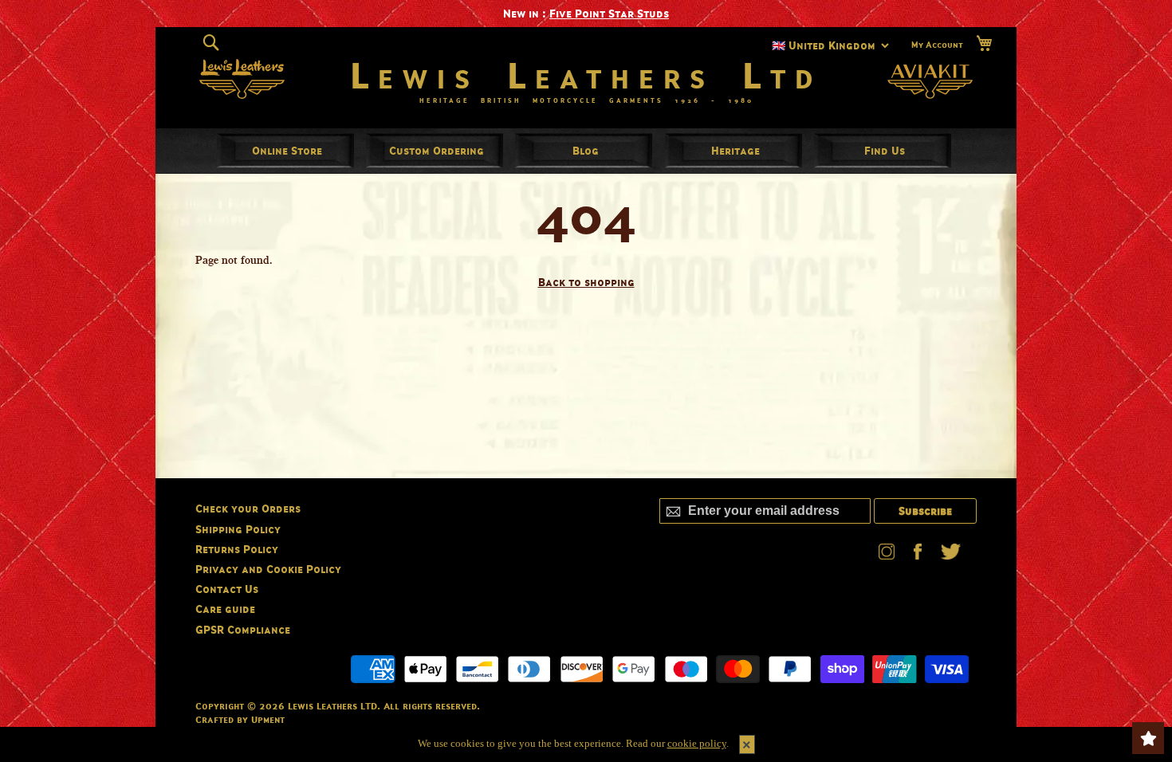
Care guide (225, 608)
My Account (937, 44)
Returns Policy (236, 548)
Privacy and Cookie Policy (268, 568)
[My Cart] (984, 43)
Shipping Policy (238, 528)
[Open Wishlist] (1148, 738)
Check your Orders (248, 508)
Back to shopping (586, 281)
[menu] (586, 150)
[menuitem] (287, 150)
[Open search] (210, 43)
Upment (268, 719)
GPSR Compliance (242, 629)
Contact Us (226, 588)
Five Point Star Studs (609, 13)
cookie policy (696, 743)
